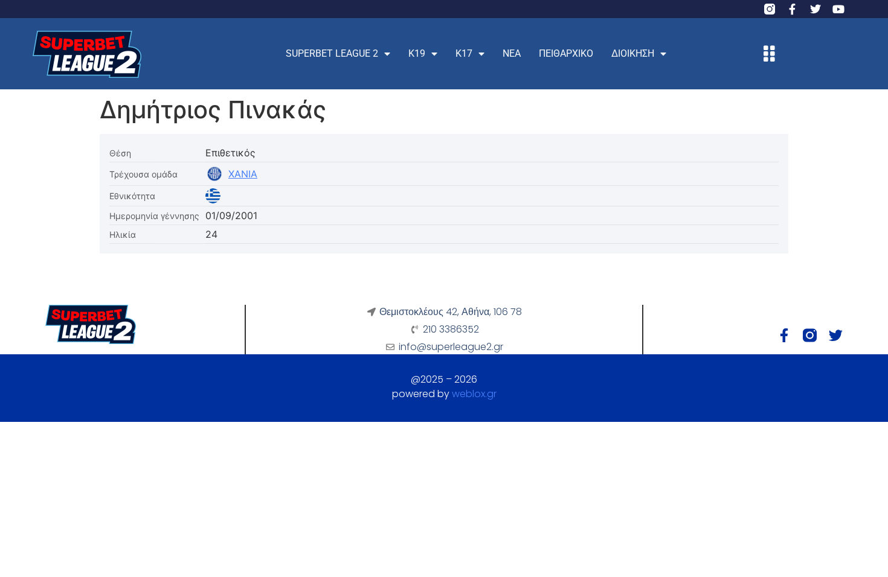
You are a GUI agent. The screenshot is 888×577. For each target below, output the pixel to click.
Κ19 (416, 53)
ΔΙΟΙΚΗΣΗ (632, 53)
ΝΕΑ (512, 53)
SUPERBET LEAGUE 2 (332, 53)
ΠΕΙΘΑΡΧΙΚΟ (566, 53)
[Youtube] (838, 9)
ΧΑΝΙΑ (242, 174)
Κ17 (463, 53)
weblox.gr (474, 394)
